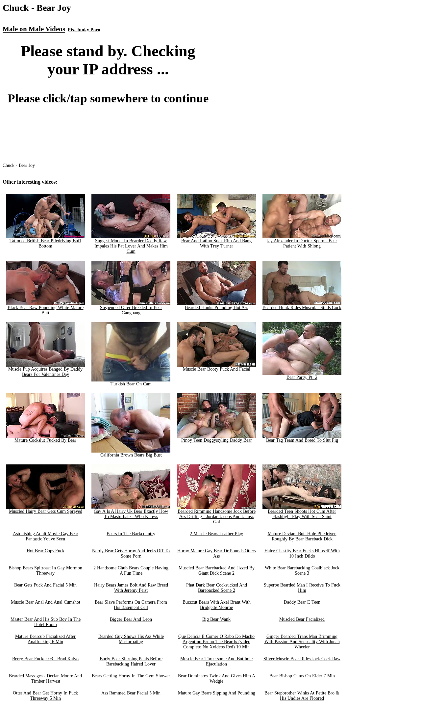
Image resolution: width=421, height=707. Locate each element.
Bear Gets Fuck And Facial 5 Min (45, 585)
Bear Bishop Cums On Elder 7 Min (302, 675)
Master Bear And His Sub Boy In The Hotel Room (46, 622)
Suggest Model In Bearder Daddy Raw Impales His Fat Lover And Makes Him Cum (131, 246)
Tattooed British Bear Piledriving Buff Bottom (45, 243)
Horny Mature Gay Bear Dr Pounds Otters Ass (216, 553)
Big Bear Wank (216, 619)
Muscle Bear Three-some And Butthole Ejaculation (216, 661)
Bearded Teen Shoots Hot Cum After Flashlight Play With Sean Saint (302, 514)
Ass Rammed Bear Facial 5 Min (131, 693)
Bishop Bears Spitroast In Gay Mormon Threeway (45, 570)
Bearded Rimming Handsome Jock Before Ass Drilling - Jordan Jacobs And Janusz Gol (217, 516)
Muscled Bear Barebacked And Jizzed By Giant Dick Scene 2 (217, 570)
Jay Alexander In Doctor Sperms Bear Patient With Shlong (302, 243)
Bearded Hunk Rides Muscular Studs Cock (301, 307)
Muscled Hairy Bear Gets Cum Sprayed (45, 511)
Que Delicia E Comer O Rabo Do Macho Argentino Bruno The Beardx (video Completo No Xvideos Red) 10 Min (216, 641)
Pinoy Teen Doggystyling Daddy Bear (216, 440)
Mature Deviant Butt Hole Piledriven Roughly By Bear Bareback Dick (302, 536)
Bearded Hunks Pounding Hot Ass (216, 307)
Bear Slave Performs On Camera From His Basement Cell (131, 605)
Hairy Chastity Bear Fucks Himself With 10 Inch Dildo (302, 553)
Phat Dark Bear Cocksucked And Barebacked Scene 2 (216, 588)
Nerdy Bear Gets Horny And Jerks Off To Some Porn (131, 553)
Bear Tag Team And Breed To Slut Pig (302, 440)
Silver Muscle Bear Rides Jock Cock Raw (301, 658)
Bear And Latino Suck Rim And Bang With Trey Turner (216, 243)
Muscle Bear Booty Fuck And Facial (216, 369)
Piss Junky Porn (84, 29)
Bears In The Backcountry (131, 533)
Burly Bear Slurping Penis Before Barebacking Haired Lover (131, 661)
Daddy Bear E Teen (302, 602)
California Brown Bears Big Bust (131, 455)
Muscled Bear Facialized (302, 619)
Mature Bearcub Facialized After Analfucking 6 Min (45, 639)
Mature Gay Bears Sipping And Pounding (216, 693)
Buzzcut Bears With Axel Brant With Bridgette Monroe (217, 605)
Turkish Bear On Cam (131, 383)
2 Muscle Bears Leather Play (216, 533)
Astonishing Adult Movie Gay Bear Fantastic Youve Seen (45, 536)
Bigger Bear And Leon (131, 619)
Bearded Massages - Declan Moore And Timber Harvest (45, 678)
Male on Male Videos (34, 29)
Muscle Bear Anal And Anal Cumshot (45, 602)
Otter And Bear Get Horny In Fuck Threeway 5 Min (45, 696)
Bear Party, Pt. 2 (301, 377)
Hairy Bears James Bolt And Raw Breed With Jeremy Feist (131, 588)
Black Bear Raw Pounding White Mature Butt (46, 310)
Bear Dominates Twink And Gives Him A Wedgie (216, 678)
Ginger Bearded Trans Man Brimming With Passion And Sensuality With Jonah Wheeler (302, 641)
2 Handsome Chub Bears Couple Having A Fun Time (130, 570)
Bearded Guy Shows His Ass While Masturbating (131, 639)
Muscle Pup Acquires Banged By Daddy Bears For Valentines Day (45, 372)
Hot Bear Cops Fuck (45, 550)
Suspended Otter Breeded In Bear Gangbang (131, 310)
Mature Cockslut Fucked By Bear (45, 440)
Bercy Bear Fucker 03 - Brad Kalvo (45, 658)
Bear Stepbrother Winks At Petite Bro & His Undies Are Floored (301, 696)
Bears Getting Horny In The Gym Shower (131, 675)
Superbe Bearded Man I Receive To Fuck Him (302, 588)
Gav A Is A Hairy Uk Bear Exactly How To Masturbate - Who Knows (131, 514)
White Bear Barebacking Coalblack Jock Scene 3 (302, 570)
